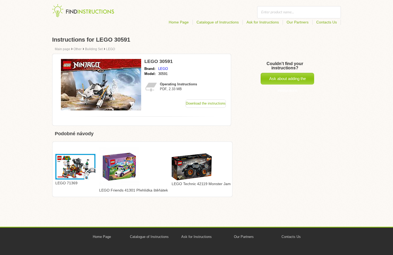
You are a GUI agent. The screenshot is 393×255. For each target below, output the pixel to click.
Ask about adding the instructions (287, 80)
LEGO (163, 69)
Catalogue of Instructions (217, 22)
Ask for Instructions (262, 22)
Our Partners (298, 22)
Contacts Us (326, 22)
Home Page (179, 22)
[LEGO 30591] (101, 109)
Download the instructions (206, 103)
